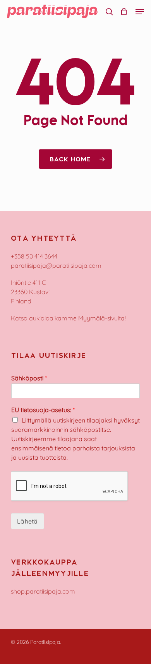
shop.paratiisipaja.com (43, 591)
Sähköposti (29, 378)
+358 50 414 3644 (34, 256)
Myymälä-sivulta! (102, 318)
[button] (140, 11)
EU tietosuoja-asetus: (43, 410)
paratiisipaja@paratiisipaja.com (56, 265)
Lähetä (27, 521)
